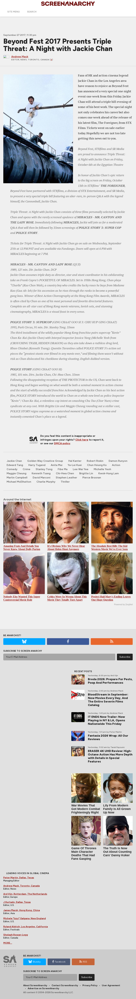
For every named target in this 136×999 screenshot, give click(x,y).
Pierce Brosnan (91, 477)
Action (116, 465)
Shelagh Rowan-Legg (15, 934)
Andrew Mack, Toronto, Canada (21, 885)
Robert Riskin (95, 460)
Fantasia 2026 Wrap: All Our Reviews (108, 737)
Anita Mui (56, 465)
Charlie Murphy (45, 481)
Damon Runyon (118, 460)
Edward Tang (15, 465)
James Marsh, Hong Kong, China (21, 910)
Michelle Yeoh (102, 469)
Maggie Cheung (16, 473)
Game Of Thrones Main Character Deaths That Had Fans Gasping (83, 853)
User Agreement (111, 985)
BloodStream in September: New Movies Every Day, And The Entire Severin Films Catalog (108, 700)
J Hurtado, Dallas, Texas (17, 902)
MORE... (7, 943)
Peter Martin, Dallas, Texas (18, 877)
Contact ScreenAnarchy (65, 985)
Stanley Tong (44, 469)
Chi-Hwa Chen (65, 473)
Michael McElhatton (19, 481)
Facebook (60, 961)
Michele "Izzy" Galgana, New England (24, 918)
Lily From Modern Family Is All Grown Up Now (117, 809)
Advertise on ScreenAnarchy (43, 988)
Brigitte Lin (86, 473)
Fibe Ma (63, 469)
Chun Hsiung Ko (97, 465)
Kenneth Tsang (41, 473)
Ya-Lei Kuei (75, 465)
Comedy (12, 469)
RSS (85, 961)
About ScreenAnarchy (35, 985)
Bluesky (37, 961)
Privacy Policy (89, 985)
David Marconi (41, 477)
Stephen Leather (66, 477)
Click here (81, 439)
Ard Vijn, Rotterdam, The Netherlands (25, 894)
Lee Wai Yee (80, 469)
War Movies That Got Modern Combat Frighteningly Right (85, 809)
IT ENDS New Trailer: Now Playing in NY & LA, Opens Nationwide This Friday (106, 720)
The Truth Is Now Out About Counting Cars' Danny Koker (117, 852)
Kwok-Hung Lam (108, 473)
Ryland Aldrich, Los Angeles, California (25, 926)
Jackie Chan (14, 460)
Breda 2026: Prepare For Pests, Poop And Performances (110, 680)
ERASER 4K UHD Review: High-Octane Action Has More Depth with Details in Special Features (110, 756)
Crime (26, 469)
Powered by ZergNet (123, 604)
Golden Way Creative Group (45, 460)
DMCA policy (62, 443)
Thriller (65, 481)
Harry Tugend (36, 465)
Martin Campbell (17, 477)
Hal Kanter (74, 460)
